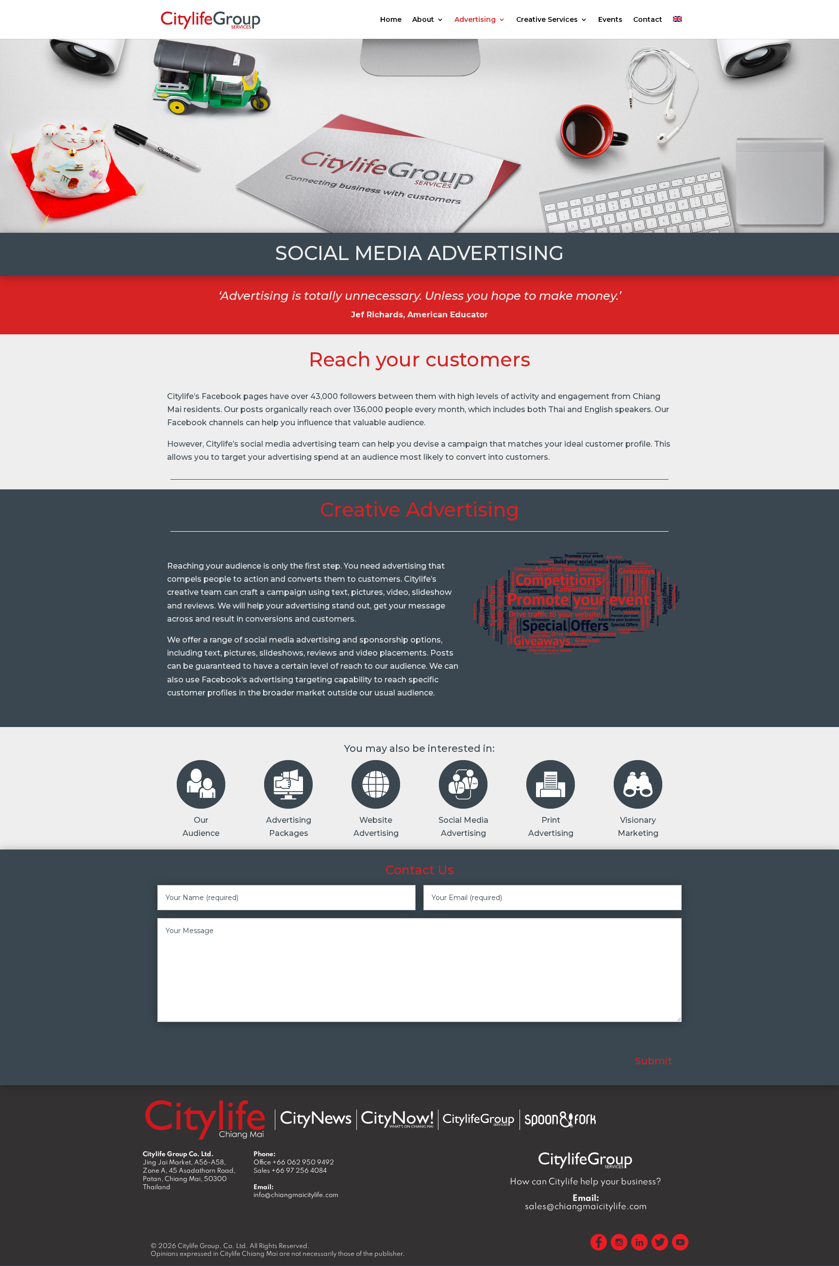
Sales (290, 1170)
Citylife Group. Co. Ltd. (213, 1245)
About (423, 20)
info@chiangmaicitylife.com (295, 1194)
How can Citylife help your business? (585, 1181)
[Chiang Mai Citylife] (205, 1119)
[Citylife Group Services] (479, 1119)
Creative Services (547, 20)
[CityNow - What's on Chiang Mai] (397, 1119)
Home (391, 20)
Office (293, 1162)
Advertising (475, 20)
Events (610, 20)
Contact (647, 20)
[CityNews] (315, 1119)
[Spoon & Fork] (560, 1119)
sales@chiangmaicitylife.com (586, 1202)
